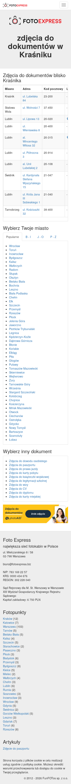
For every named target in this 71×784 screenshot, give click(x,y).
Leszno (13, 289)
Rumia (7, 690)
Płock (12, 317)
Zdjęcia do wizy (18, 485)
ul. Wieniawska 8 (31, 128)
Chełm (13, 297)
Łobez (13, 440)
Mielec (7, 674)
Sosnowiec (9, 694)
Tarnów (7, 630)
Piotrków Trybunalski (22, 329)
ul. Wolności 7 (31, 107)
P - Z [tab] (53, 237)
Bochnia (14, 285)
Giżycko (14, 424)
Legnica (14, 333)
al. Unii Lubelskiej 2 (30, 166)
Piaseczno (9, 650)
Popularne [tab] (12, 237)
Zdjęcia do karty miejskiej (24, 496)
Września (15, 388)
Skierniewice (17, 372)
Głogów (14, 360)
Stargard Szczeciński (22, 392)
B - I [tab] (28, 237)
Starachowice (11, 646)
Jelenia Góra (17, 321)
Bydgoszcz (15, 258)
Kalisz (12, 262)
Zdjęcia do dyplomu (21, 492)
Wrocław (14, 246)
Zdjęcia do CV (18, 489)
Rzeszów (14, 313)
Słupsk (13, 273)
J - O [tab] (40, 237)
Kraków (7, 619)
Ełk (11, 301)
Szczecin (14, 305)
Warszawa (9, 626)
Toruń (12, 250)
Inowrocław (16, 254)
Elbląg (13, 353)
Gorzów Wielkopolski (16, 713)
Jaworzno (15, 325)
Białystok (8, 658)
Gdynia (7, 706)
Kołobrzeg (15, 396)
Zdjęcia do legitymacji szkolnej (28, 481)
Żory (12, 380)
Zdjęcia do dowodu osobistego (28, 461)
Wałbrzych (15, 266)
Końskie (14, 349)
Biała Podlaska (18, 293)
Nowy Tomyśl (17, 428)
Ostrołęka (15, 420)
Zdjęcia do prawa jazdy (23, 469)
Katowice (8, 623)
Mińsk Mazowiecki (20, 408)
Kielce (6, 670)
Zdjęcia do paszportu (22, 465)
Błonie (13, 345)
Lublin (6, 686)
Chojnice (14, 400)
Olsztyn (13, 277)
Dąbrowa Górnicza (20, 341)
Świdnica (8, 709)
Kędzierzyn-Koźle (20, 337)
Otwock (13, 412)
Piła (11, 357)
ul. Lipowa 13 (31, 119)
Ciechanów (16, 416)
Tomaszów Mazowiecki (23, 368)
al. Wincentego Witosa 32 (30, 141)
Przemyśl (15, 309)
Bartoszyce (16, 432)
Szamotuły (15, 436)
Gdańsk (8, 721)
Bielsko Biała (17, 281)
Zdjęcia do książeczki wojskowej (29, 477)
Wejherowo (16, 376)
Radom (13, 270)
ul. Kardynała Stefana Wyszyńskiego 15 (31, 181)
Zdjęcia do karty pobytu (23, 473)
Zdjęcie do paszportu (16, 748)
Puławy (13, 364)
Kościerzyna (16, 404)
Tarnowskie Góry (19, 384)
